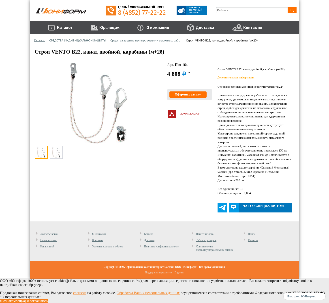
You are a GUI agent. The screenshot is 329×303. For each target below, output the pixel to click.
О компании (99, 234)
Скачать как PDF (190, 114)
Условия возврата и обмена (107, 246)
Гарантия (253, 240)
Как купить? (47, 246)
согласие (79, 293)
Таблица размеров (206, 240)
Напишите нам (48, 240)
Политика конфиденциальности (161, 246)
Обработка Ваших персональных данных (148, 293)
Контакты (97, 240)
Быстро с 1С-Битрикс (301, 296)
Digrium (179, 272)
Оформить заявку (188, 94)
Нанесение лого (205, 234)
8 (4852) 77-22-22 (142, 13)
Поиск (251, 234)
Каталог (148, 234)
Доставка (149, 240)
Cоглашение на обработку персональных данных (214, 248)
